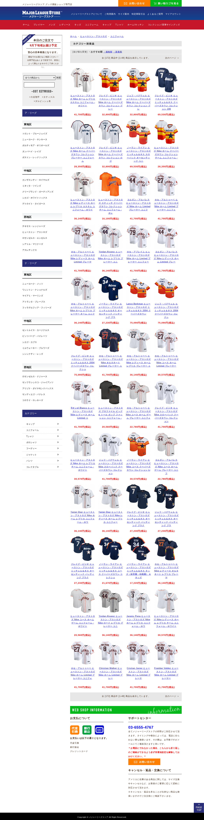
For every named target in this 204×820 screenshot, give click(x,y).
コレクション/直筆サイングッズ (164, 24)
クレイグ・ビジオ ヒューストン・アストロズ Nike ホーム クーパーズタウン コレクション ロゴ (110, 154)
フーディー (31, 448)
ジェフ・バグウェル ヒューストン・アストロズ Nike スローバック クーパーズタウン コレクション (110, 466)
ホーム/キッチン (135, 24)
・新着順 (117, 52)
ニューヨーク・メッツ (32, 284)
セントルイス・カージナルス (35, 330)
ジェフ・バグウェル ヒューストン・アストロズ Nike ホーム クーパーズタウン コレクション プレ (138, 102)
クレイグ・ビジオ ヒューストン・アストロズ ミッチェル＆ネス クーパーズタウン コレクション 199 (166, 102)
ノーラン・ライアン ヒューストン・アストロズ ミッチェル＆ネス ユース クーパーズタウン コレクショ (110, 571)
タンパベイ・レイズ (31, 151)
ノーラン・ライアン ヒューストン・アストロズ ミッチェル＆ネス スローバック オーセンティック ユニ (138, 154)
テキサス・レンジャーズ (33, 226)
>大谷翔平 (34, 97)
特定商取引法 (138, 14)
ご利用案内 (110, 14)
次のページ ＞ (172, 58)
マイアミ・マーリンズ (32, 295)
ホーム (73, 36)
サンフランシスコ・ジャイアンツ (37, 382)
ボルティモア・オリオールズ (35, 145)
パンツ (29, 461)
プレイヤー (39, 24)
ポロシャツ (31, 442)
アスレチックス (29, 250)
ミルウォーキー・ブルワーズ (35, 348)
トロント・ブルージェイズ (34, 133)
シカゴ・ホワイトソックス (34, 198)
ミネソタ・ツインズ (31, 186)
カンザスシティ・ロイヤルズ (35, 180)
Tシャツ (119, 24)
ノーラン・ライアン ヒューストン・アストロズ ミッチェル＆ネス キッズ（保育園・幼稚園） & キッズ (138, 571)
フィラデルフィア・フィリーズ (36, 307)
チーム (26, 24)
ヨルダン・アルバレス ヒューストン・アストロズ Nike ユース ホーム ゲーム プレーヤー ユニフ (166, 466)
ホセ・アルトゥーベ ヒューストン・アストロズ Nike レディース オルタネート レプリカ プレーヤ (166, 571)
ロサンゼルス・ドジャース (34, 376)
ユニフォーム (91, 24)
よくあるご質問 (155, 14)
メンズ (52, 24)
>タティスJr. (48, 97)
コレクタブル (32, 467)
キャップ (106, 24)
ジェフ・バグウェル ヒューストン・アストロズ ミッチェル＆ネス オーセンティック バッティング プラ (166, 518)
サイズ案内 (123, 14)
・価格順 (107, 52)
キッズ (77, 24)
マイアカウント (173, 14)
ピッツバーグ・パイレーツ (34, 336)
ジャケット (31, 455)
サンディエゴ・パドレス (33, 394)
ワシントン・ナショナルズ (34, 290)
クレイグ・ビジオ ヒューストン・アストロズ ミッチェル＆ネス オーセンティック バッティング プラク (138, 518)
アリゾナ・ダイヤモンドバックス (37, 388)
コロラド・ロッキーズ (32, 400)
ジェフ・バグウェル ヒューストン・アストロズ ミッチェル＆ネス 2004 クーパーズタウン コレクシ (166, 310)
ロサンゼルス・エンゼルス (34, 238)
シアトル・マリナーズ (32, 244)
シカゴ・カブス (29, 342)
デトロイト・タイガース (33, 203)
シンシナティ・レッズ (32, 354)
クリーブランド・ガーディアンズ (37, 192)
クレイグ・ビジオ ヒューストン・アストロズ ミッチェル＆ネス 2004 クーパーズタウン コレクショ (83, 362)
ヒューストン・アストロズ (93, 36)
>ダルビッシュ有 (42, 101)
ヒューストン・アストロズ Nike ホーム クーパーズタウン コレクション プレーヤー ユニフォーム (82, 154)
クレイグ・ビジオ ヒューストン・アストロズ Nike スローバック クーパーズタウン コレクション (166, 414)
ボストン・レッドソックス (34, 157)
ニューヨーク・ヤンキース (34, 139)
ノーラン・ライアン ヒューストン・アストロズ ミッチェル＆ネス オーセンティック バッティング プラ (110, 310)
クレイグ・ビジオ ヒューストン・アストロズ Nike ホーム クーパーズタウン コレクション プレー (110, 102)
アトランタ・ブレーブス (33, 302)
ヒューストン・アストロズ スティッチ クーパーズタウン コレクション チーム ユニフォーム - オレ (110, 206)
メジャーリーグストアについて (86, 14)
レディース (64, 24)
